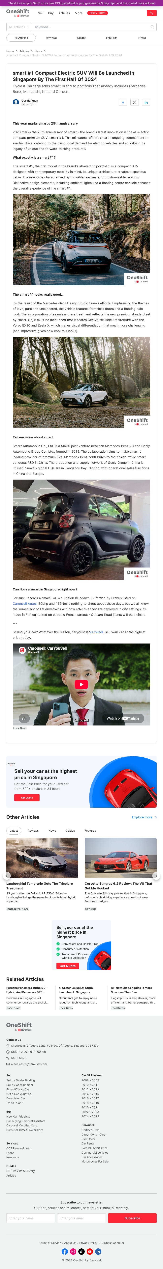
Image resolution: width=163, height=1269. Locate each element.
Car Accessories (92, 1157)
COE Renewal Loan (18, 1148)
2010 (85, 1084)
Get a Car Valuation (18, 1094)
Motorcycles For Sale (95, 1161)
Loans (10, 1153)
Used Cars (88, 1139)
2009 (95, 1080)
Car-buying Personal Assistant (25, 1121)
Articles (64, 13)
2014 (85, 1094)
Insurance (12, 1157)
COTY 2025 (98, 13)
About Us (70, 1242)
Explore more (142, 817)
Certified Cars (90, 1130)
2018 (85, 1102)
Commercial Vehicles (95, 1152)
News (142, 37)
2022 (85, 1112)
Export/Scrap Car (17, 1089)
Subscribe (132, 1218)
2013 (95, 1089)
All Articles (17, 27)
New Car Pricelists (18, 1116)
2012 (85, 1089)
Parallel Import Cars (94, 1148)
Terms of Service (50, 1242)
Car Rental (88, 1143)
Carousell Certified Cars (21, 1125)
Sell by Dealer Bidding (20, 1080)
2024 (85, 1116)
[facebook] (123, 102)
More (78, 13)
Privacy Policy (88, 1242)
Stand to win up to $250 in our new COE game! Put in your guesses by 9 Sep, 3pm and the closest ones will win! (81, 3)
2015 (95, 1094)
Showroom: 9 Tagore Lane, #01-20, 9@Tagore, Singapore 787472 (55, 1045)
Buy (51, 13)
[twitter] (134, 102)
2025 (95, 1116)
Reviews (51, 37)
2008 (85, 1080)
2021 (95, 1107)
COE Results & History (20, 1171)
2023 (95, 1112)
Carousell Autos (25, 603)
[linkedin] (146, 102)
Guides (81, 37)
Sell (40, 13)
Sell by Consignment (19, 1084)
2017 (95, 1098)
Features (111, 37)
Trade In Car (14, 1102)
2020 (85, 1107)
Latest (14, 830)
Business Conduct (112, 1242)
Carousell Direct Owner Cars (24, 1130)
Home (10, 51)
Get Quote (27, 797)
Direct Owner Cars (93, 1134)
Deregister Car (15, 1098)
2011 (95, 1084)
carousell (97, 632)
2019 (95, 1102)
